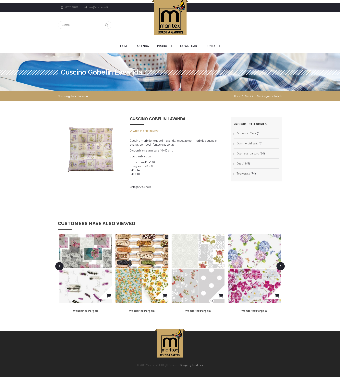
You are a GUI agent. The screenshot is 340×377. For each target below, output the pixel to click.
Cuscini (249, 96)
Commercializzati (247, 143)
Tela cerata (243, 173)
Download (188, 46)
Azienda (143, 46)
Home (124, 46)
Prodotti (164, 46)
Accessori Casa (246, 133)
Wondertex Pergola (86, 310)
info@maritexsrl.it (99, 7)
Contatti (212, 46)
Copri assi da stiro (248, 153)
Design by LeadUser (191, 365)
